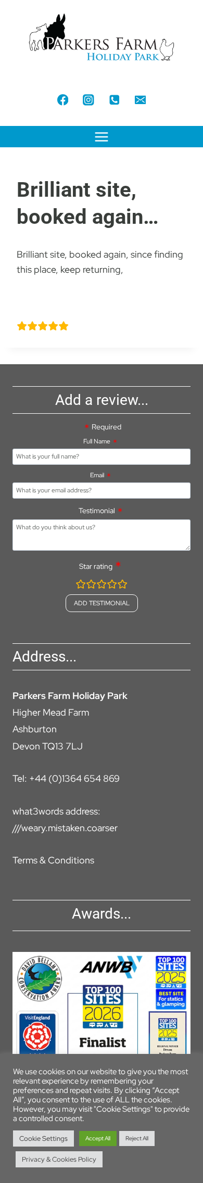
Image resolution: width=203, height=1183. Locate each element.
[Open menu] (102, 136)
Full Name (96, 441)
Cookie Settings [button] (43, 1138)
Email (97, 475)
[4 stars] (112, 586)
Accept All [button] (97, 1138)
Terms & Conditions (53, 860)
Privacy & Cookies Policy (59, 1159)
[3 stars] (101, 586)
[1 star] (80, 586)
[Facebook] (63, 99)
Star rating (95, 566)
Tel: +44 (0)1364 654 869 (66, 778)
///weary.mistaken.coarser (65, 828)
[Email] (140, 99)
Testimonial (97, 510)
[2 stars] (91, 586)
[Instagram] (89, 99)
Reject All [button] (136, 1138)
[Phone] (114, 99)
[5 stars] (122, 586)
